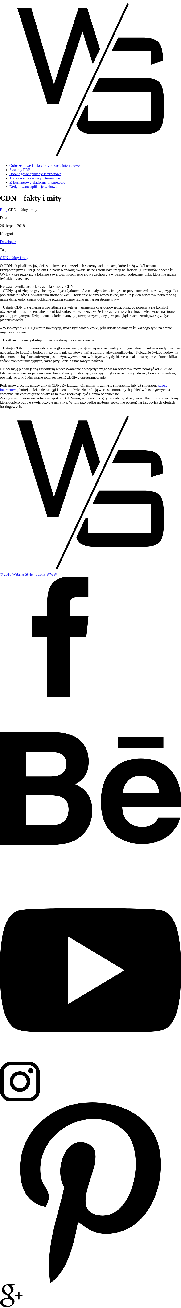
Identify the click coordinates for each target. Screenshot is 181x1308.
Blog (3, 210)
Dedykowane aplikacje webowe (33, 187)
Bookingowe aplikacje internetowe (35, 174)
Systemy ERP (19, 170)
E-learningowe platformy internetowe (37, 182)
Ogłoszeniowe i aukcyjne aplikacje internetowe (44, 165)
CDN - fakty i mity (14, 258)
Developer (8, 242)
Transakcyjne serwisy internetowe (34, 178)
